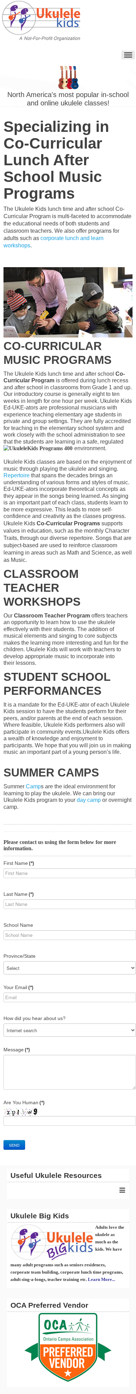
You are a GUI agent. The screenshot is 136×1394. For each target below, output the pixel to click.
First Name (18, 863)
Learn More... (101, 1279)
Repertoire (16, 475)
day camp (89, 800)
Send (14, 1145)
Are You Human (24, 1102)
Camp (33, 786)
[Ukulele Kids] (41, 24)
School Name (18, 925)
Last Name (18, 894)
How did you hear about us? (34, 1018)
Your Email (18, 987)
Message (16, 1049)
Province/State (19, 956)
